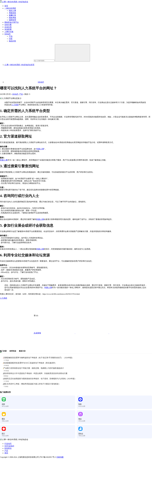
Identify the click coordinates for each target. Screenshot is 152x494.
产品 (10, 36)
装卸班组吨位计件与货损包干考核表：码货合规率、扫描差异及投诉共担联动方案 (35, 373)
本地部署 (8, 29)
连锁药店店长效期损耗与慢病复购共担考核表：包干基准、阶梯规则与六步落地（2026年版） (39, 379)
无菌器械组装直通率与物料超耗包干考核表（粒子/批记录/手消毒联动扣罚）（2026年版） (38, 358)
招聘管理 (12, 20)
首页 (6, 6)
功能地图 (60, 457)
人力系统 (15, 105)
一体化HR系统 (10, 8)
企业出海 (8, 27)
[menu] (1, 0)
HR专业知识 (9, 446)
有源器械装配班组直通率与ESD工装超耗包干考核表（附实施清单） (30, 363)
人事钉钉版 (8, 32)
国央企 (80, 433)
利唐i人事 (40, 149)
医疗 (3, 433)
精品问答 (12, 41)
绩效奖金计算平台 (11, 22)
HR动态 (7, 34)
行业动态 (8, 444)
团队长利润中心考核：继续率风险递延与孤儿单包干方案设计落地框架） (31, 384)
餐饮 (3, 419)
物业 (80, 419)
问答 (10, 39)
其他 (6, 453)
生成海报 (37, 333)
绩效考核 (12, 18)
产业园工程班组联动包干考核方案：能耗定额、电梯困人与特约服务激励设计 (33, 368)
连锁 (3, 404)
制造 (80, 404)
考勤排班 (12, 13)
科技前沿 (8, 448)
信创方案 (8, 25)
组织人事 (12, 10)
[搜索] (72, 53)
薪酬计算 (12, 15)
